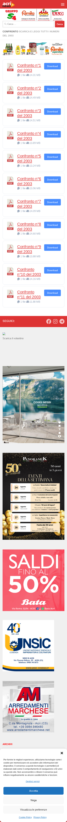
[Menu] (62, 4)
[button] (62, 753)
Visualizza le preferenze (33, 809)
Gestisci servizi (33, 781)
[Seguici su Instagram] (55, 321)
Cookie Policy (25, 817)
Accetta (33, 790)
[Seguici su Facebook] (48, 321)
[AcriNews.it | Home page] (11, 4)
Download (52, 66)
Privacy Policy (40, 817)
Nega (34, 800)
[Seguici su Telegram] (61, 321)
